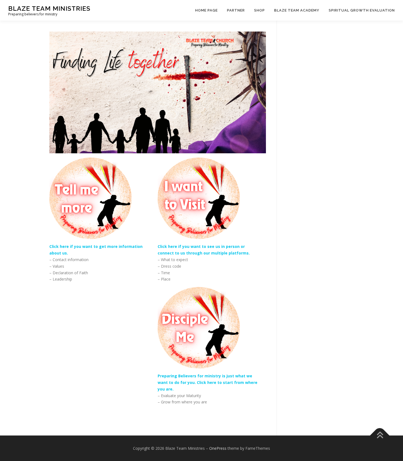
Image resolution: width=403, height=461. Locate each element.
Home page (206, 10)
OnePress (217, 448)
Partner (236, 10)
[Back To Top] (380, 435)
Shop (259, 10)
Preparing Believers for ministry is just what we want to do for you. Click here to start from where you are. (207, 382)
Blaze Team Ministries (49, 8)
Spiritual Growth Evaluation (362, 10)
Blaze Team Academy (296, 10)
